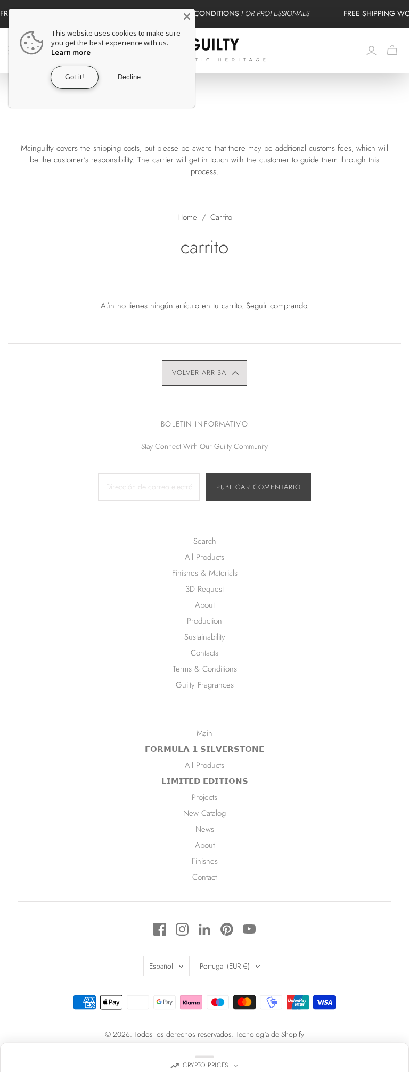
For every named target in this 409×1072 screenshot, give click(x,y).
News (204, 829)
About (205, 605)
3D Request (204, 589)
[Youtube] (249, 929)
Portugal (225, 966)
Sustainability (204, 637)
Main (204, 733)
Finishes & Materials (205, 573)
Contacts (204, 653)
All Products (204, 557)
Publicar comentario (258, 487)
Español (161, 966)
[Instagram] (182, 929)
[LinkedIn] (204, 929)
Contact (204, 877)
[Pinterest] (226, 929)
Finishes (205, 861)
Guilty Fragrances (205, 685)
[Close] (187, 16)
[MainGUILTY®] (205, 50)
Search (204, 541)
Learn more (71, 52)
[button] (204, 373)
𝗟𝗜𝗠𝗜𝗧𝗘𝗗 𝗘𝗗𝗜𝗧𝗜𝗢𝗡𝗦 (204, 781)
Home (187, 217)
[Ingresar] (371, 50)
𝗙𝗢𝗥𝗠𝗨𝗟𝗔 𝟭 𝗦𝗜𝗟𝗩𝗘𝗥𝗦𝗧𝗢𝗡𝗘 (204, 749)
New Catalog (204, 813)
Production (204, 621)
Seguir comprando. (277, 306)
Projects (204, 797)
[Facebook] (159, 929)
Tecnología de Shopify (270, 1034)
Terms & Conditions (205, 669)
